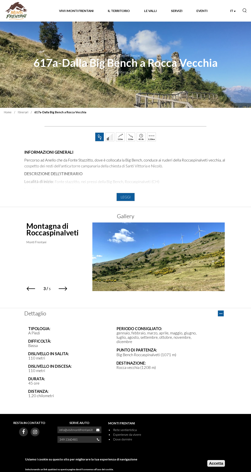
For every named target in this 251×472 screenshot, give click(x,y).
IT (232, 11)
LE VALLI (150, 11)
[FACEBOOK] (23, 432)
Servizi (176, 11)
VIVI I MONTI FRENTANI (76, 11)
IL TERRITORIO (119, 11)
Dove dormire (122, 439)
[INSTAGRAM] (35, 432)
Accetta (216, 463)
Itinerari (23, 112)
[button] (30, 288)
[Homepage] (16, 11)
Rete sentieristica (125, 430)
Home (8, 112)
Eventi (201, 11)
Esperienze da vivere (127, 434)
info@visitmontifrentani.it (76, 430)
